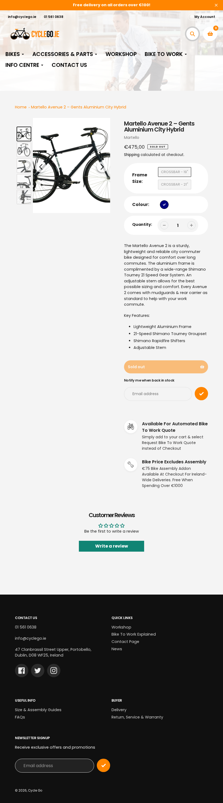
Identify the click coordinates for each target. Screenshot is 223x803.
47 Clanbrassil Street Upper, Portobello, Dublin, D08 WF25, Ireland (53, 652)
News (117, 649)
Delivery (119, 710)
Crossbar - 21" (174, 184)
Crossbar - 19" (174, 171)
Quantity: (142, 224)
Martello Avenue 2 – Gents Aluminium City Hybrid (78, 107)
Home (21, 107)
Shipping (132, 154)
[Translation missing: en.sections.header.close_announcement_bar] (216, 5)
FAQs (20, 717)
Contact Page (125, 641)
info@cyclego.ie (22, 16)
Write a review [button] (111, 546)
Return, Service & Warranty (137, 717)
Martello (131, 137)
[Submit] (103, 765)
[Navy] (164, 204)
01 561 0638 (53, 16)
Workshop (121, 627)
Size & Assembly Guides (38, 710)
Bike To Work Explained (134, 634)
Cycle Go (35, 790)
